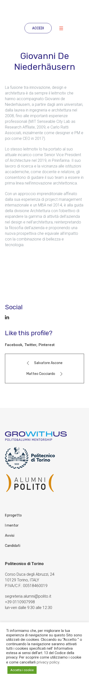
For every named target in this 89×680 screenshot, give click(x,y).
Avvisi (9, 535)
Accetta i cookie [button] (22, 670)
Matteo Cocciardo (40, 374)
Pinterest (47, 345)
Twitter (30, 345)
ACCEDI (38, 28)
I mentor (12, 525)
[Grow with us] (44, 11)
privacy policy (48, 662)
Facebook (13, 345)
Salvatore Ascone (48, 363)
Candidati (12, 546)
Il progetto (13, 515)
